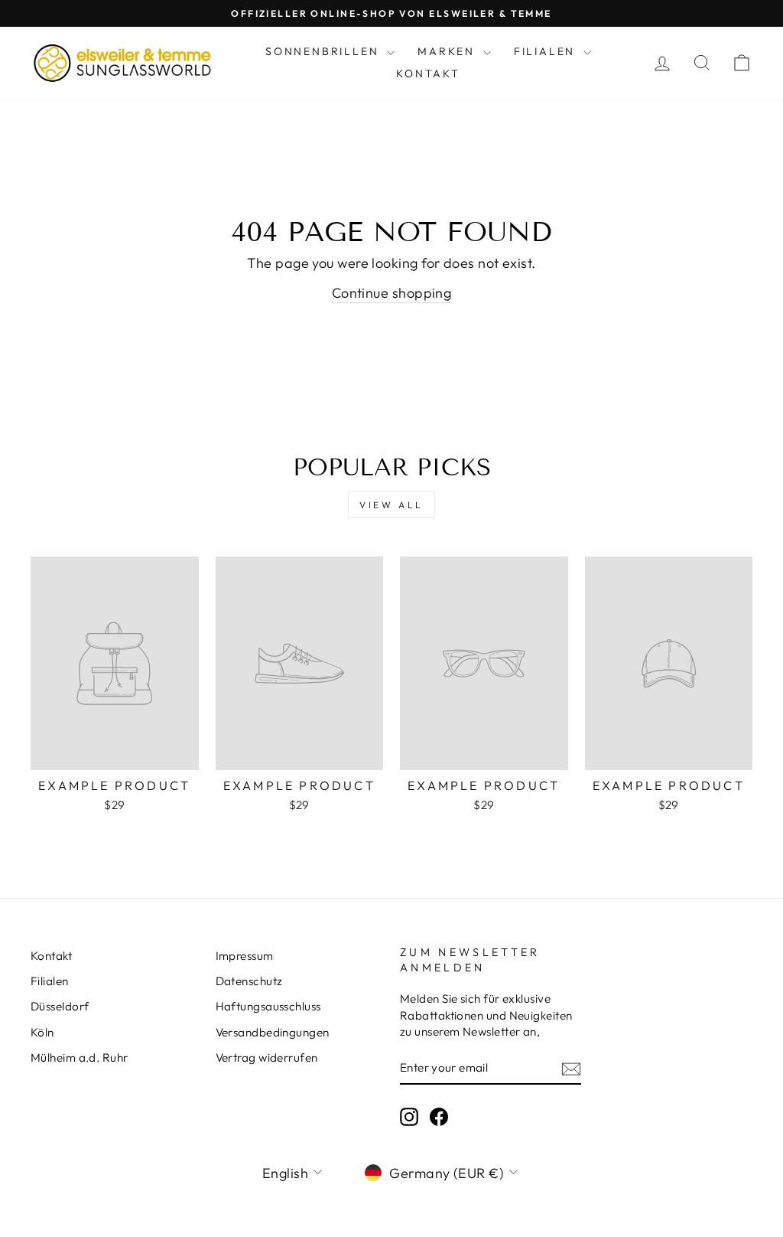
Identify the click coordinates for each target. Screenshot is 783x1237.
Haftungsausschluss (268, 1006)
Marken (448, 51)
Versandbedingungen (273, 1032)
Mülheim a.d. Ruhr (79, 1057)
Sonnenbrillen (324, 51)
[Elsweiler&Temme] (122, 63)
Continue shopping (392, 293)
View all (391, 505)
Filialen (547, 51)
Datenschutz (249, 981)
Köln (42, 1032)
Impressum (245, 955)
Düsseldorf (60, 1006)
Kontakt (428, 73)
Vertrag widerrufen (267, 1057)
